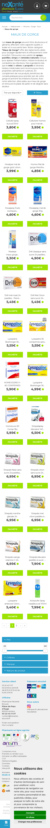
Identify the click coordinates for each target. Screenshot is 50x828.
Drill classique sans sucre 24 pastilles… (37, 253)
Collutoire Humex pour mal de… (37, 122)
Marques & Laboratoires (37, 709)
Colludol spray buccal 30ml (12, 122)
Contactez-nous (9, 751)
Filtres (38, 93)
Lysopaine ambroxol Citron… (13, 602)
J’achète (12, 136)
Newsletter (32, 712)
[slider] (4, 651)
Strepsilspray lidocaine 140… (37, 427)
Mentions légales (9, 761)
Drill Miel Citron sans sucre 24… (38, 296)
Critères (11, 657)
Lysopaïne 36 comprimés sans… (37, 340)
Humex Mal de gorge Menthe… (37, 165)
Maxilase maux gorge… (12, 253)
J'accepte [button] (30, 813)
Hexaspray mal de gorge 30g (37, 209)
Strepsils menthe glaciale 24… (12, 515)
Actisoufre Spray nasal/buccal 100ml (37, 602)
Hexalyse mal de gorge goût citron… (12, 165)
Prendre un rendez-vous (12, 754)
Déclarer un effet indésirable (14, 756)
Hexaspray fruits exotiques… (12, 209)
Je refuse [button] (30, 817)
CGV (4, 758)
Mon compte (7, 725)
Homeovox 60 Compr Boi (12, 427)
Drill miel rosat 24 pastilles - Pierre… (13, 296)
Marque (11, 664)
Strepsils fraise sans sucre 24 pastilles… (12, 471)
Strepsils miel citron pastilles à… (37, 515)
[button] (12, 92)
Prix (8, 640)
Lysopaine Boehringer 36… (12, 340)
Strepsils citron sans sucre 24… (37, 471)
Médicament (15, 26)
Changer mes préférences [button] (30, 822)
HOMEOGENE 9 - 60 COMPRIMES (12, 384)
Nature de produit (16, 670)
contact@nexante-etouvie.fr (10, 717)
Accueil (4, 26)
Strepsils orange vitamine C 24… (12, 558)
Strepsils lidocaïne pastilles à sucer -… (37, 558)
